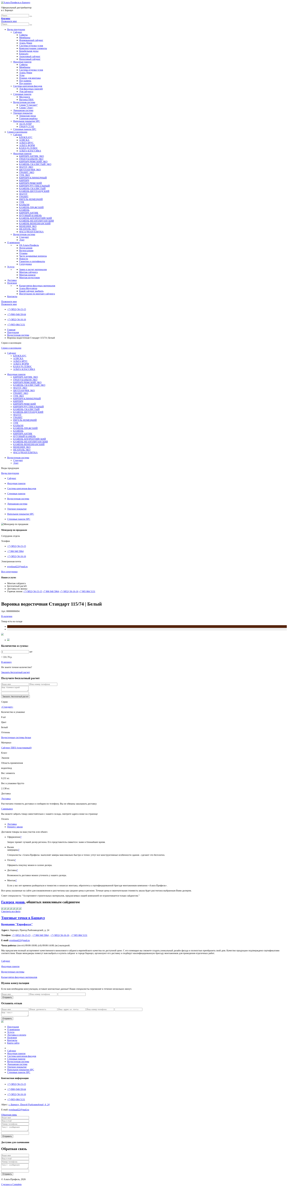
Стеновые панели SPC (24, 129)
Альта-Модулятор (28, 288)
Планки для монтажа (30, 78)
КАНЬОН (24, 204)
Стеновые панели (22, 94)
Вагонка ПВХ (26, 99)
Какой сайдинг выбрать (31, 291)
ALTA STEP (25, 124)
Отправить (7, 997)
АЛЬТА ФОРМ (27, 145)
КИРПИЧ (24, 180)
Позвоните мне (9, 21)
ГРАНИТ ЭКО (26, 172)
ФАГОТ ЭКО (26, 167)
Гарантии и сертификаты (32, 261)
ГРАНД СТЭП (26, 126)
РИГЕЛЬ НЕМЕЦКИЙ (31, 199)
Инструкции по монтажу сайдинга (37, 293)
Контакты (12, 296)
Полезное (12, 283)
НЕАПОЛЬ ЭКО (27, 229)
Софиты (23, 35)
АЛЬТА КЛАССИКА (30, 151)
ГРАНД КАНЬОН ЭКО (31, 159)
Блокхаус (23, 53)
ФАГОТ (23, 194)
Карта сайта (13, 1043)
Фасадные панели (22, 62)
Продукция (13, 332)
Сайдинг (17, 32)
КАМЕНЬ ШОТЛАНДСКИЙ (34, 191)
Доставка (12, 280)
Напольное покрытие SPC (26, 121)
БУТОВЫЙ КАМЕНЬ (30, 215)
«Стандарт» (7, 707)
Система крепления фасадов (27, 86)
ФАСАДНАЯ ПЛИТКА (31, 231)
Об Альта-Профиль (29, 245)
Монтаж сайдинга (28, 272)
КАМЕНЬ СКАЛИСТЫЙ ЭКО (35, 164)
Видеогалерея (26, 250)
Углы (21, 75)
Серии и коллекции (17, 132)
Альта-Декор (25, 43)
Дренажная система (23, 110)
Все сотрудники (9, 571)
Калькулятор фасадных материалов (37, 285)
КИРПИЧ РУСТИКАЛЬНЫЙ (34, 186)
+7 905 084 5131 (87, 591)
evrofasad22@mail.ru (17, 566)
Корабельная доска (28, 51)
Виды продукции (16, 29)
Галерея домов (13, 902)
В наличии (6, 616)
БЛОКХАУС (25, 137)
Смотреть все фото (10, 911)
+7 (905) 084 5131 (16, 324)
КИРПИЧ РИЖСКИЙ (30, 183)
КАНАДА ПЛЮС (28, 148)
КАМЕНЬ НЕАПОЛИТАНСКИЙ (36, 221)
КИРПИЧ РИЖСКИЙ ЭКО (33, 161)
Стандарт (24, 237)
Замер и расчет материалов (33, 269)
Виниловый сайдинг (29, 59)
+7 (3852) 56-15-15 (16, 309)
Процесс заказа (15, 826)
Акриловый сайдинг (29, 56)
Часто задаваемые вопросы (33, 256)
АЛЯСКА (24, 140)
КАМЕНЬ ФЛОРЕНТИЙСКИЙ (35, 218)
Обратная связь (9, 1114)
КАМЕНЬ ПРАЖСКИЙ (31, 207)
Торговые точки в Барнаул (23, 918)
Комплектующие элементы (33, 48)
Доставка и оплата (16, 1035)
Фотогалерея (25, 248)
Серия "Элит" (26, 107)
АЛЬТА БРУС (26, 142)
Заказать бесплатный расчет (15, 672)
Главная (11, 329)
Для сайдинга (26, 91)
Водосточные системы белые (16, 737)
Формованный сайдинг (31, 40)
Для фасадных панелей (31, 88)
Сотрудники (25, 264)
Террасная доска (27, 115)
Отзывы (23, 253)
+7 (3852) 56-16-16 (16, 319)
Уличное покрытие (23, 113)
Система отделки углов (31, 45)
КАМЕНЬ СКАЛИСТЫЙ (32, 188)
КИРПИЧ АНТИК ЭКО (31, 156)
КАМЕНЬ (24, 210)
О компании (13, 242)
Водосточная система (24, 102)
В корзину (6, 662)
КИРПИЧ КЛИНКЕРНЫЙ (33, 177)
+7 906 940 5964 (15, 551)
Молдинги (24, 97)
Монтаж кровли (27, 275)
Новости (23, 258)
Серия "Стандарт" (28, 105)
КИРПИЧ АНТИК (28, 213)
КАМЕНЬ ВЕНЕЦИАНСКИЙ (35, 223)
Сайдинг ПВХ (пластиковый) (16, 747)
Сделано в (11, 1184)
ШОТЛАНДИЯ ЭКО (30, 169)
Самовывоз (7, 809)
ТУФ (21, 202)
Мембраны (24, 37)
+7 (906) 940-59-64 (16, 314)
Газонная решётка (28, 118)
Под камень (25, 80)
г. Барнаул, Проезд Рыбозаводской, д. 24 (29, 1104)
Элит (21, 240)
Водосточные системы (12, 972)
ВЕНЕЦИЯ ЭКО (28, 226)
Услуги (10, 266)
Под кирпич (25, 83)
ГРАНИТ (23, 196)
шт (31, 651)
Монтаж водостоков (29, 277)
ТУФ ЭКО (24, 175)
